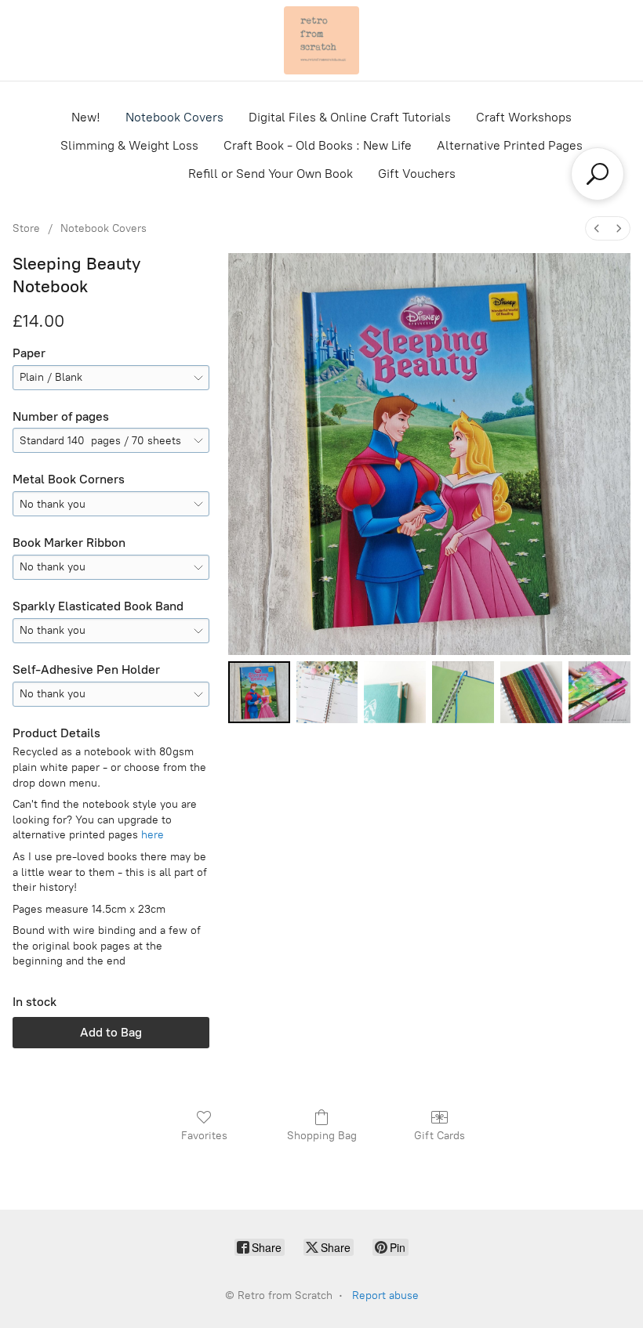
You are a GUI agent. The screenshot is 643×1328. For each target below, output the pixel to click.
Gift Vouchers (417, 173)
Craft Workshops (524, 117)
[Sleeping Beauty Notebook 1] (327, 692)
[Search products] (597, 174)
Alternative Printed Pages (510, 145)
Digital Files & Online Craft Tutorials (350, 117)
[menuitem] (597, 228)
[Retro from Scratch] (321, 40)
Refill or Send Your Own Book (270, 173)
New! (85, 117)
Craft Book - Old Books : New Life (317, 145)
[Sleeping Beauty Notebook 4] (531, 692)
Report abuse (385, 1295)
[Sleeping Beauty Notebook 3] (463, 692)
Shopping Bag (322, 1135)
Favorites (204, 1135)
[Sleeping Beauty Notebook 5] (599, 692)
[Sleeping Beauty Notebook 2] (395, 692)
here (152, 834)
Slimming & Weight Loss (129, 145)
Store (26, 228)
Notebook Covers (174, 117)
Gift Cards (439, 1135)
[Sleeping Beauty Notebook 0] (259, 692)
